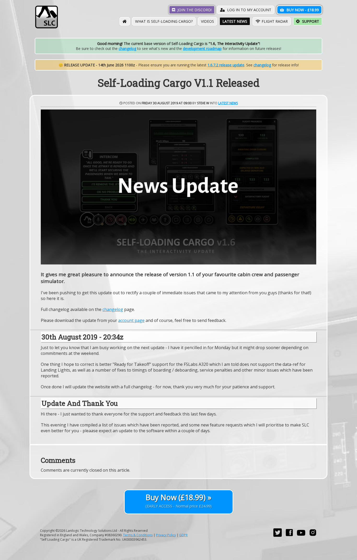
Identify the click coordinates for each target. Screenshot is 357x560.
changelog (127, 48)
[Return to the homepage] (124, 21)
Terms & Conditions (138, 535)
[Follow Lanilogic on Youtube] (301, 536)
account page (131, 320)
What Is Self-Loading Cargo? (164, 21)
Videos (207, 21)
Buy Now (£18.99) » (179, 500)
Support (310, 21)
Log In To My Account (248, 9)
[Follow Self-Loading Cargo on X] (277, 536)
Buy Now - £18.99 (302, 9)
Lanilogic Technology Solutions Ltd (91, 530)
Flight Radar (275, 21)
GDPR (183, 535)
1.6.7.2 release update (226, 64)
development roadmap (202, 48)
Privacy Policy (166, 535)
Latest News (234, 21)
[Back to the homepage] (46, 27)
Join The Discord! (194, 9)
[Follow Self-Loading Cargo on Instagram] (313, 536)
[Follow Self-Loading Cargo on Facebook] (289, 536)
